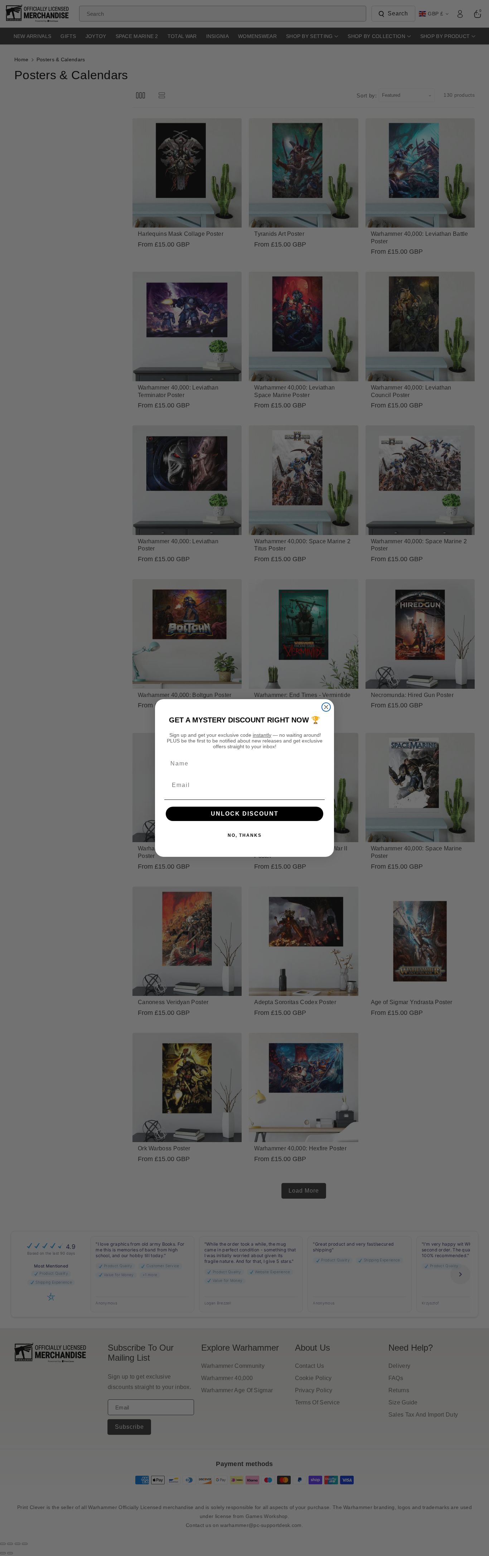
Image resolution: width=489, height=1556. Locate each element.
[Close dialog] (326, 707)
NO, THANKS (245, 835)
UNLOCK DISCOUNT (245, 814)
